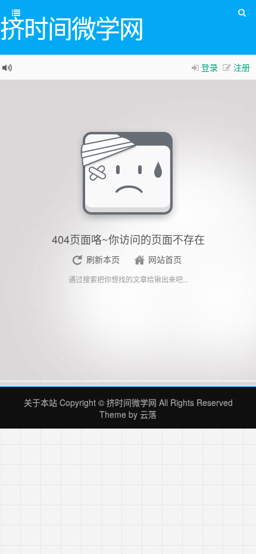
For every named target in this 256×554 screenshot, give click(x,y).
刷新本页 (103, 259)
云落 (148, 414)
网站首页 (165, 259)
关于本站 (40, 402)
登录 (209, 67)
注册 (241, 67)
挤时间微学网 (132, 402)
